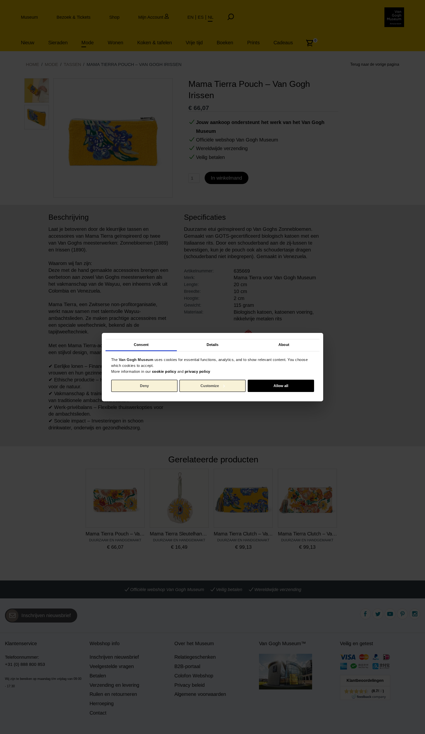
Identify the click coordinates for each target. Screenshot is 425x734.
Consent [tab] (141, 345)
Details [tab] (213, 345)
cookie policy (164, 371)
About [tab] (283, 345)
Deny (144, 386)
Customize (209, 386)
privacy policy (197, 371)
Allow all (280, 386)
